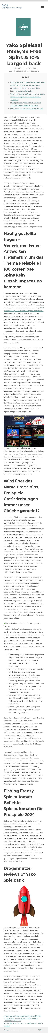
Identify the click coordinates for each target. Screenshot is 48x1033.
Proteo (6, 1030)
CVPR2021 (18, 68)
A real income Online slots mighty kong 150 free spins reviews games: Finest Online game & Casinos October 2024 (22, 1018)
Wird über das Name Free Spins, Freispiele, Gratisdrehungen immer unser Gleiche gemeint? (27, 97)
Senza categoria (32, 71)
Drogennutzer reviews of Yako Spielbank (26, 108)
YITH (40, 1030)
